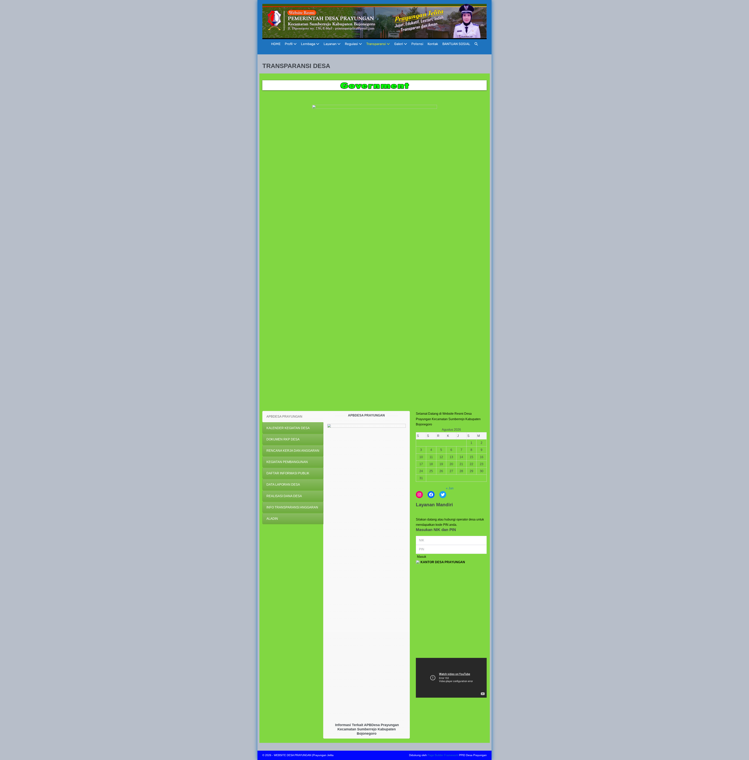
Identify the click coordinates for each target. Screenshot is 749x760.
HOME (275, 44)
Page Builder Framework (443, 755)
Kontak (433, 44)
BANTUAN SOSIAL (456, 44)
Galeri (399, 44)
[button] (476, 44)
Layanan (330, 44)
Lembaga (308, 44)
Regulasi (352, 44)
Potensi (417, 44)
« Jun (449, 488)
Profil (289, 44)
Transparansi (376, 44)
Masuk (421, 556)
